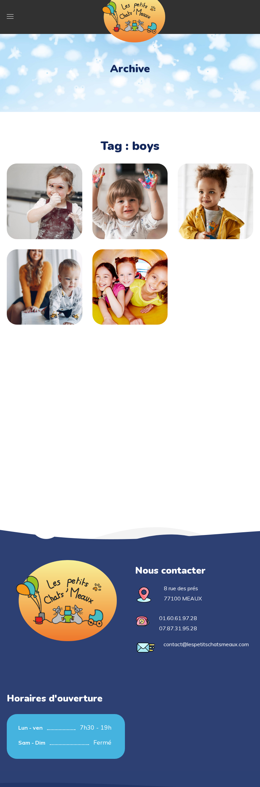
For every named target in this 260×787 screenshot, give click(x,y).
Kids (44, 292)
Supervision (44, 280)
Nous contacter (170, 570)
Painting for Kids (130, 194)
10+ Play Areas (130, 280)
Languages (215, 194)
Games (215, 206)
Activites (44, 212)
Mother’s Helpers (44, 194)
